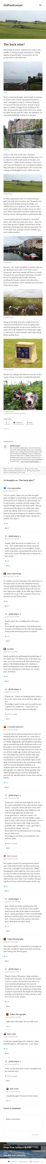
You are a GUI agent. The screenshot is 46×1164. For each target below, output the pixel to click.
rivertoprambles (14, 488)
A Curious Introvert (15, 727)
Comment (35, 1135)
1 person (14, 714)
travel (24, 471)
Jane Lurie (11, 1034)
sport (19, 472)
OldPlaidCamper (13, 5)
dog (28, 469)
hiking (36, 469)
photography (18, 471)
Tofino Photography (15, 939)
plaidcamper (20, 469)
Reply (7, 528)
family (31, 469)
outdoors (10, 471)
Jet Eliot (10, 649)
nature (5, 471)
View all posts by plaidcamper (30, 461)
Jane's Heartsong (14, 574)
